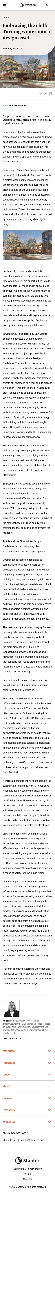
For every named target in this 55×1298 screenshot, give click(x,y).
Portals (27, 1173)
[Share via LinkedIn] (40, 93)
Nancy (6, 1021)
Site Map (27, 1178)
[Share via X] (45, 93)
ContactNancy (12, 1038)
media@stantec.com (32, 1140)
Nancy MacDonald (16, 105)
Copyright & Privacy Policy (27, 1168)
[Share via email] (50, 93)
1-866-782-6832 (19, 1133)
